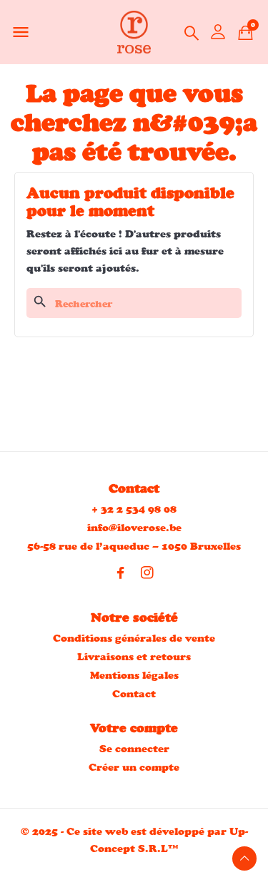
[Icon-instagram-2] (147, 572)
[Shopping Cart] (245, 32)
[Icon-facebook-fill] (121, 572)
